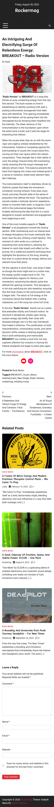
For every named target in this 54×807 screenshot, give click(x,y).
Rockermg (6, 562)
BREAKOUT (37, 351)
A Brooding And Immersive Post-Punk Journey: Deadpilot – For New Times (24, 632)
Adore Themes (19, 803)
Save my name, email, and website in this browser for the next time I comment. (27, 765)
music (26, 374)
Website (6, 749)
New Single (23, 378)
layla (7, 61)
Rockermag (27, 10)
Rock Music (18, 370)
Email (6, 735)
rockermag (7, 381)
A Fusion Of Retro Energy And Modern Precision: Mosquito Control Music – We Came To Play (25, 479)
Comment (8, 683)
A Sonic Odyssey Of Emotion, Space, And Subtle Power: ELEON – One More (26, 556)
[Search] (50, 26)
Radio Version (37, 378)
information (18, 351)
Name (6, 721)
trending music (21, 381)
